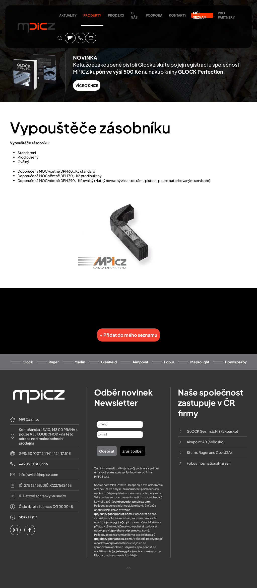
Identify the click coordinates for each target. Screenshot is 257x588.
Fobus (169, 362)
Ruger (54, 362)
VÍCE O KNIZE (87, 85)
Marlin (80, 362)
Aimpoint (140, 362)
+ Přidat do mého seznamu (128, 335)
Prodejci (116, 15)
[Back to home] (36, 27)
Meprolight (199, 362)
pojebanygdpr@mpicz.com (131, 501)
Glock (28, 362)
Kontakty (177, 15)
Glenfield (109, 362)
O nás (134, 15)
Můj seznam (200, 15)
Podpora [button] (154, 15)
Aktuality (68, 15)
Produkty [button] (92, 15)
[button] (59, 38)
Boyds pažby (236, 362)
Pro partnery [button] (226, 15)
